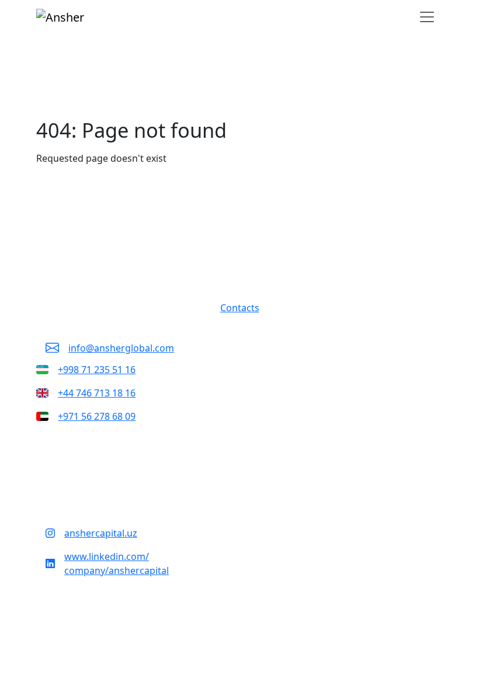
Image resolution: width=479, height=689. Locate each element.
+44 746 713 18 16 (97, 393)
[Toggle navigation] (427, 17)
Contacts (239, 307)
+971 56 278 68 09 (97, 416)
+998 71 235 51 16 (97, 369)
